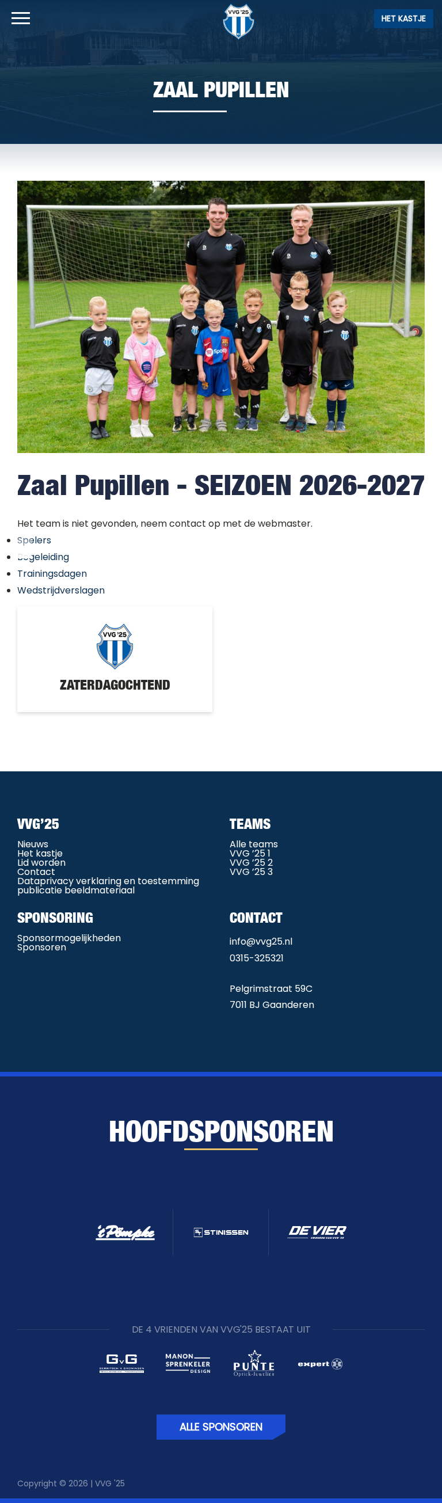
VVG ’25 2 (251, 862)
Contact (36, 871)
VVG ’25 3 (251, 871)
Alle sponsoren (221, 1427)
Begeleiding (43, 557)
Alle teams (254, 844)
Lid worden (41, 862)
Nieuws (32, 844)
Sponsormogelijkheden (69, 938)
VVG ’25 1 (250, 853)
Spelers (34, 540)
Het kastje (404, 18)
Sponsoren (41, 947)
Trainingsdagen (52, 573)
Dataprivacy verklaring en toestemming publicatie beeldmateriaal (108, 885)
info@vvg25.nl (261, 941)
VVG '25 (110, 1483)
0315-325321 (257, 958)
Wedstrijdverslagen (61, 590)
